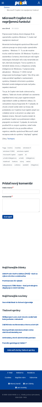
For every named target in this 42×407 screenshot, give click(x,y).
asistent (25, 165)
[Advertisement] (4, 220)
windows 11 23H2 (8, 151)
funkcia (15, 161)
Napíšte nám (20, 377)
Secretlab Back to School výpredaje (17, 302)
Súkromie (33, 377)
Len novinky (22, 387)
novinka (18, 148)
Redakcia (31, 373)
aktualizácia (7, 165)
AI (25, 155)
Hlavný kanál (15, 383)
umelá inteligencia (9, 158)
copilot (20, 155)
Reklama (19, 373)
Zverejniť (8, 217)
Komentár (7, 196)
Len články (29, 383)
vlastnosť (6, 161)
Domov (7, 7)
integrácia (34, 165)
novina (9, 148)
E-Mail (9, 373)
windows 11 (27, 148)
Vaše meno (7, 188)
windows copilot (23, 151)
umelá (21, 158)
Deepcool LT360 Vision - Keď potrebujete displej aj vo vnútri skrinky (19, 286)
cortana (17, 165)
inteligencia (30, 158)
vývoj (22, 161)
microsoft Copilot (9, 155)
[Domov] (21, 3)
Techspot (10, 139)
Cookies (8, 377)
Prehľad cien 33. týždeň (12, 281)
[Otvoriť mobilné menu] (3, 3)
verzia (28, 161)
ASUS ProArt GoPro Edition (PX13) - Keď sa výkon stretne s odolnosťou (19, 275)
